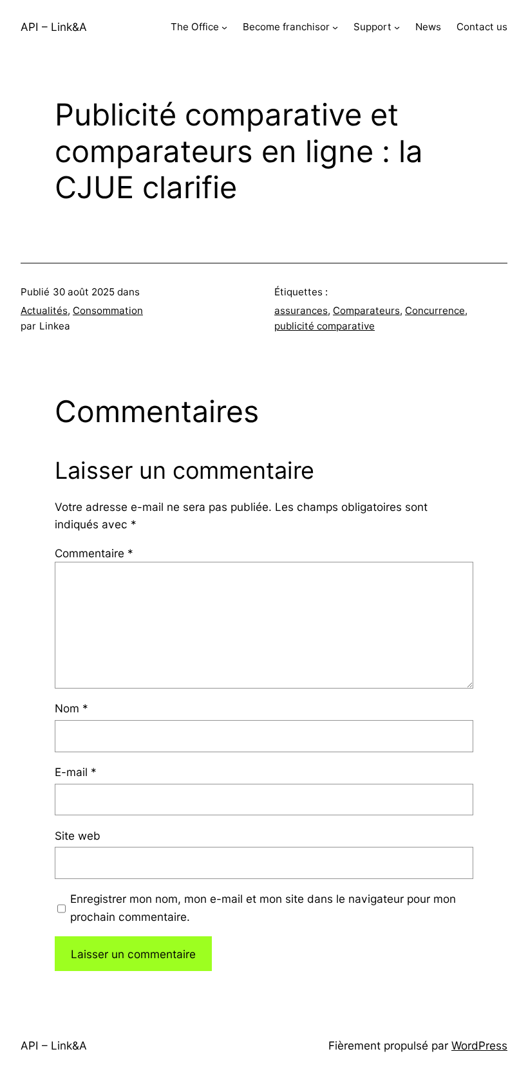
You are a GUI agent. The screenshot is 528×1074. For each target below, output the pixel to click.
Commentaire (94, 553)
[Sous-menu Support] (397, 27)
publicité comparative (324, 326)
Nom (71, 708)
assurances (301, 310)
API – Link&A (54, 26)
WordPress (479, 1045)
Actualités (44, 310)
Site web (77, 835)
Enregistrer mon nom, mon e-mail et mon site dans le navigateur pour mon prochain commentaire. (263, 907)
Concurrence (435, 310)
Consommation (108, 310)
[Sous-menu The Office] (224, 27)
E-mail (76, 772)
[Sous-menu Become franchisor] (335, 27)
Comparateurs (366, 310)
